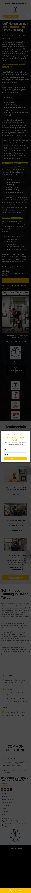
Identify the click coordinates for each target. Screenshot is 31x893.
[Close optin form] (28, 433)
